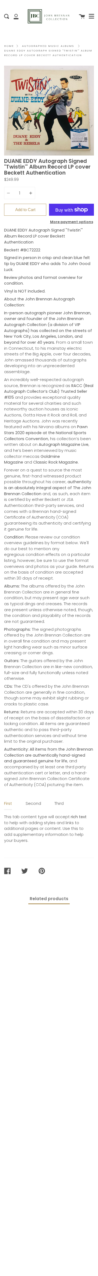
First (8, 803)
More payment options (71, 221)
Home (9, 46)
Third (59, 803)
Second (33, 803)
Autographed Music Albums (48, 46)
